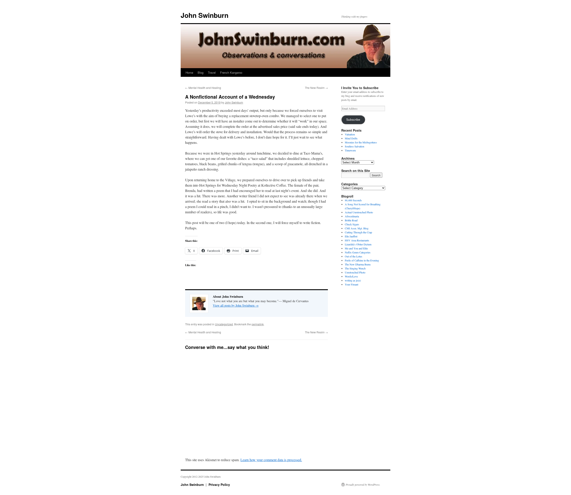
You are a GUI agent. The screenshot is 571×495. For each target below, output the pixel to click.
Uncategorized (224, 324)
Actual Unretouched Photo (359, 212)
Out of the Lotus (353, 256)
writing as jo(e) (353, 280)
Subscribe (353, 119)
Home (189, 72)
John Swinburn (204, 15)
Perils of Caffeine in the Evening (362, 260)
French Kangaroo (231, 72)
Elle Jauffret (351, 236)
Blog (200, 72)
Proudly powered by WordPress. (363, 484)
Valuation (350, 134)
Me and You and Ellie (356, 248)
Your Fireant (351, 284)
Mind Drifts (351, 138)
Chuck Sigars (352, 224)
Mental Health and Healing (203, 88)
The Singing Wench (355, 268)
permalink (258, 324)
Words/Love (351, 276)
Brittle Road (351, 220)
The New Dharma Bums (358, 264)
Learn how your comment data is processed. (271, 459)
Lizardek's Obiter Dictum (358, 244)
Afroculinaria (352, 216)
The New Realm (316, 88)
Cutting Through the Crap (358, 232)
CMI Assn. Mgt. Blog (356, 228)
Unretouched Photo (355, 272)
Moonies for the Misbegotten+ (361, 142)
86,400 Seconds (353, 200)
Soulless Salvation (354, 146)
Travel (212, 72)
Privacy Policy (219, 484)
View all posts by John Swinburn (236, 305)
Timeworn (350, 150)
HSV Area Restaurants (357, 240)
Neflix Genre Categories (357, 252)
